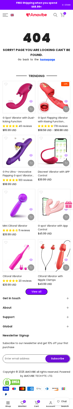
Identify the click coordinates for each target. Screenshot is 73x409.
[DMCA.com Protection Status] (36, 382)
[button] (12, 15)
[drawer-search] (55, 15)
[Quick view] (31, 101)
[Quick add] (66, 109)
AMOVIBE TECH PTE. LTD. (38, 376)
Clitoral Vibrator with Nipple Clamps (50, 278)
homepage (47, 59)
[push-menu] (5, 15)
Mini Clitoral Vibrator (15, 226)
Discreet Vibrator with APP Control (54, 173)
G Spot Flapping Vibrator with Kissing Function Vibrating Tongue (53, 119)
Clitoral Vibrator (12, 276)
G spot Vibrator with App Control (53, 227)
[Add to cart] (31, 109)
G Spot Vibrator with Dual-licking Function (19, 119)
